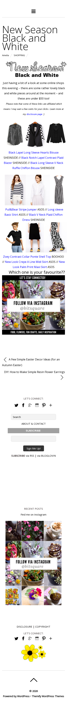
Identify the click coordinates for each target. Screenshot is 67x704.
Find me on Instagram (33, 514)
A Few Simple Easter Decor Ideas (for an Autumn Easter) (31, 362)
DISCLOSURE (24, 626)
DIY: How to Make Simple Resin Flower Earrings (34, 372)
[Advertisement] (33, 481)
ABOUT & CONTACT (33, 423)
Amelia (5, 55)
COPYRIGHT (42, 626)
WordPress (23, 696)
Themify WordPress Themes (48, 696)
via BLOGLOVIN (46, 455)
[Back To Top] (33, 680)
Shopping (19, 55)
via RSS (30, 455)
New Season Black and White (30, 37)
